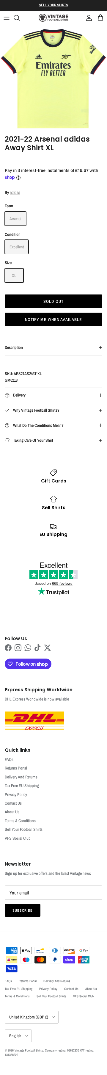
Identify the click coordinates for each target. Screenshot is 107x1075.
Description (14, 347)
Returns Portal (16, 768)
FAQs (9, 759)
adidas (15, 192)
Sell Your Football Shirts (24, 829)
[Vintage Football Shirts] (53, 18)
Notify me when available (53, 319)
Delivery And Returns (21, 777)
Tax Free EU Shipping (22, 785)
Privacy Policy (16, 794)
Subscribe (22, 910)
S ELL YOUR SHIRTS (53, 5)
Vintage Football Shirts (29, 1050)
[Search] (19, 17)
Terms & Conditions (20, 820)
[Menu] (6, 17)
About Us (12, 811)
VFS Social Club (18, 838)
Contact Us (13, 803)
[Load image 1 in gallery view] (53, 78)
